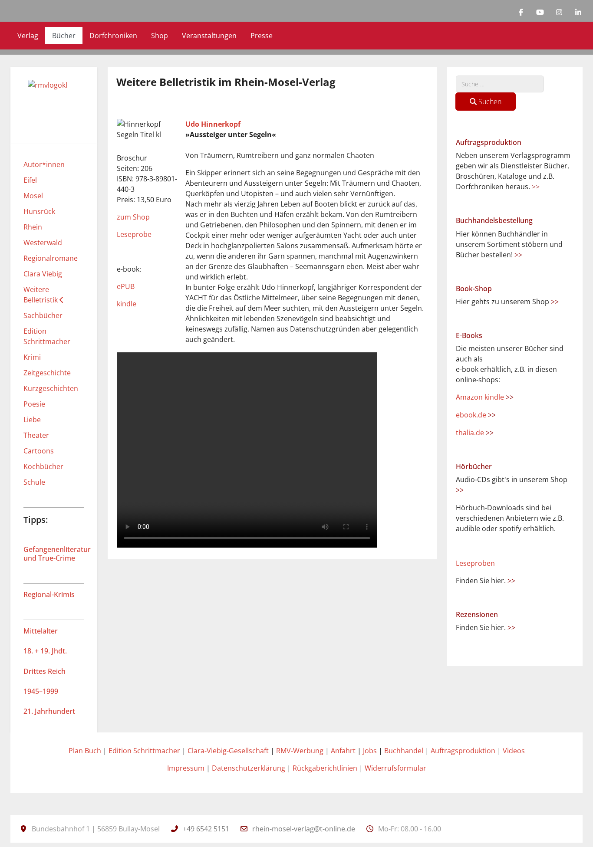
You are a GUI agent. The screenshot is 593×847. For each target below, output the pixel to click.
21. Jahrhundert (49, 711)
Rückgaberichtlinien (325, 768)
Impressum (185, 768)
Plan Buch (85, 750)
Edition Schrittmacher (144, 750)
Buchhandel (403, 750)
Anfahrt (343, 750)
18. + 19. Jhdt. (45, 651)
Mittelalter (40, 631)
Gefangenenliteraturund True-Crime (57, 553)
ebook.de (476, 415)
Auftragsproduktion (463, 750)
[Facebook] (521, 12)
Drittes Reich (44, 671)
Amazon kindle (485, 397)
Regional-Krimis (49, 594)
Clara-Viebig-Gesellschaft (228, 750)
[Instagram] (559, 12)
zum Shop (133, 217)
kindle (126, 304)
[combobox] (500, 84)
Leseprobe (134, 234)
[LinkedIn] (578, 12)
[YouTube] (540, 12)
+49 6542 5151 (206, 829)
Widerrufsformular (395, 768)
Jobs (370, 750)
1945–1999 (40, 691)
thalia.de (475, 432)
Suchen (489, 101)
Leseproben (475, 563)
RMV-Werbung (299, 750)
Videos (514, 750)
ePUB (126, 286)
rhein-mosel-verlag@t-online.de (303, 829)
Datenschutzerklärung (248, 768)
